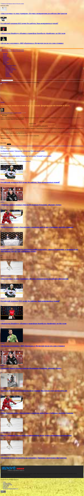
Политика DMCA (7, 483)
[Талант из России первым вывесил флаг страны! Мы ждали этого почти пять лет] (11, 386)
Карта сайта (6, 486)
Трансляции (8, 76)
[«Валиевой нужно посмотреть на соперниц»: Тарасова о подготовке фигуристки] (11, 453)
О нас (4, 482)
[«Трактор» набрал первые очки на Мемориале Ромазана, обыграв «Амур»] (11, 200)
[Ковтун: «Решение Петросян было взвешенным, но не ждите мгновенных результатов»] (11, 431)
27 (1, 255)
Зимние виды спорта (10, 65)
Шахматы (7, 74)
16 (1, 283)
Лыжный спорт (9, 70)
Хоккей (5, 56)
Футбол (5, 54)
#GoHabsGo (39, 123)
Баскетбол (6, 57)
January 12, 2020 (52, 126)
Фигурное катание (10, 68)
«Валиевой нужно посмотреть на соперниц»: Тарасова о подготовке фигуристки (33, 458)
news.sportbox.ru (10, 143)
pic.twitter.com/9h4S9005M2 (48, 123)
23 (1, 209)
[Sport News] (12, 3)
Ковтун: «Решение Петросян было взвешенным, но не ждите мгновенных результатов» (36, 435)
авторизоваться (27, 161)
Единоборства (7, 58)
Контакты (5, 487)
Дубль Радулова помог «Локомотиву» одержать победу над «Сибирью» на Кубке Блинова (36, 227)
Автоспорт (6, 62)
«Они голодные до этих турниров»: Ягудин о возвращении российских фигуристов (33, 13)
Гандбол (7, 73)
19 (1, 231)
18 (1, 327)
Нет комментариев (16, 112)
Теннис (5, 61)
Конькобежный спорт (10, 69)
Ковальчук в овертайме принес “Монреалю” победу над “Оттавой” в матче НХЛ (25, 156)
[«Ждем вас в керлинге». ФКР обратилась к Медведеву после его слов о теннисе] (3, 40)
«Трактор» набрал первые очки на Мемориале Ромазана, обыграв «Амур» (30, 205)
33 (1, 462)
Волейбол (5, 60)
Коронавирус (8, 66)
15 (1, 186)
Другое (5, 64)
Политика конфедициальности (10, 488)
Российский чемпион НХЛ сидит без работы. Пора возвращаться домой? (29, 23)
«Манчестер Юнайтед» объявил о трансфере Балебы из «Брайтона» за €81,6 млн (32, 33)
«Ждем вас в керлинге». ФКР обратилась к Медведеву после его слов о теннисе (32, 43)
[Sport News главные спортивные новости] (12, 471)
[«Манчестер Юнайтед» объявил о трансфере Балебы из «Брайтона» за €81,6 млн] (3, 30)
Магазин (5, 53)
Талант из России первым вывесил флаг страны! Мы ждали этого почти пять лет (33, 391)
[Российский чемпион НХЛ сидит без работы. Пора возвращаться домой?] (3, 20)
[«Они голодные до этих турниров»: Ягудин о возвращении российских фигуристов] (3, 10)
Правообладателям (7, 484)
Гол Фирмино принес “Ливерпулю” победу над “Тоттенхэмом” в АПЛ (22, 151)
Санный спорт (9, 72)
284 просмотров (4, 112)
